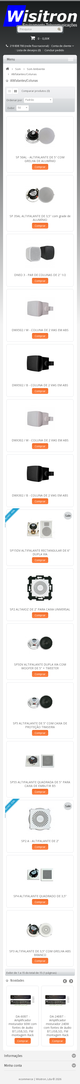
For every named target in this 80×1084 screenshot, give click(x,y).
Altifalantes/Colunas (24, 74)
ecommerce (26, 1079)
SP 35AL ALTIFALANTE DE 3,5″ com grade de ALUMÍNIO (40, 218)
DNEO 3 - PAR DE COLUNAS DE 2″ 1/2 (40, 275)
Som (18, 69)
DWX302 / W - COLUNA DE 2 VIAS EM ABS (40, 440)
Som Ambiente (36, 69)
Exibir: (11, 108)
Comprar (40, 167)
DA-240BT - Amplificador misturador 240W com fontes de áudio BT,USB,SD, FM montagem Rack (57, 1025)
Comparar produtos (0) (36, 91)
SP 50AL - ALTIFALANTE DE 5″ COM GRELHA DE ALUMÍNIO (40, 159)
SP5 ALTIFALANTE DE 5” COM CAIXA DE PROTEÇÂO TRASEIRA (40, 725)
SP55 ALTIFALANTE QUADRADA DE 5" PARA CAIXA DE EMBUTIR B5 (40, 784)
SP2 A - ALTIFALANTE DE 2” (40, 841)
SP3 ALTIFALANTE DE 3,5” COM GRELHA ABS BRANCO (40, 953)
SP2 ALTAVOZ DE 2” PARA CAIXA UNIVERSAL (40, 609)
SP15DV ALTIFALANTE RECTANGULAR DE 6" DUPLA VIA (40, 552)
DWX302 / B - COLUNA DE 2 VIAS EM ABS (40, 495)
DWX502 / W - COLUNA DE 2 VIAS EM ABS (40, 330)
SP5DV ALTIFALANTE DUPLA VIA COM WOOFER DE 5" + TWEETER (40, 666)
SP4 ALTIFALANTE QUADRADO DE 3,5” (40, 896)
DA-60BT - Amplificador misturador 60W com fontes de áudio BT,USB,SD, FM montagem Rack (23, 1025)
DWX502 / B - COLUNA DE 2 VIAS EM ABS (40, 385)
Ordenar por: (14, 100)
